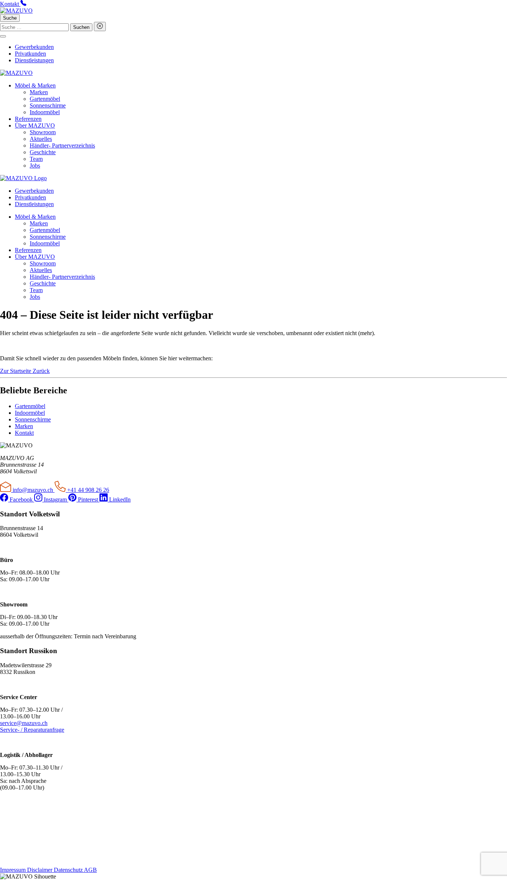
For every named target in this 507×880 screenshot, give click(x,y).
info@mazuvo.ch (33, 490)
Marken (39, 92)
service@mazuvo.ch (24, 723)
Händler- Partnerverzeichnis (62, 145)
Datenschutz (69, 870)
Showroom (43, 132)
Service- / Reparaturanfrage (32, 730)
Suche (10, 18)
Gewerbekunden (34, 47)
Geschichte (43, 152)
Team (36, 159)
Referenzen (28, 119)
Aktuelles (41, 139)
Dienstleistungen (34, 60)
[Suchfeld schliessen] (100, 26)
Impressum (13, 870)
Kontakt (24, 433)
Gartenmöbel (45, 99)
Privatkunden (30, 53)
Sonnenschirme (48, 105)
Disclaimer (40, 870)
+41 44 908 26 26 (87, 490)
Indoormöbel (45, 112)
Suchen (81, 27)
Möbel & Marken (35, 85)
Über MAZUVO (35, 125)
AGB (90, 870)
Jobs (35, 165)
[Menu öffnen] (3, 36)
